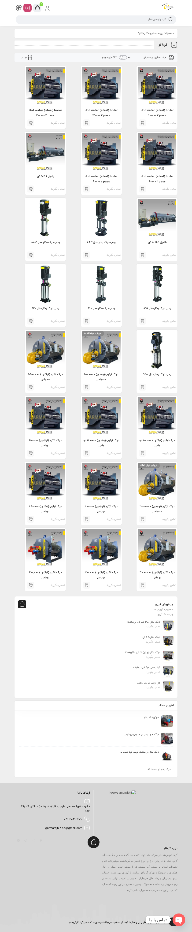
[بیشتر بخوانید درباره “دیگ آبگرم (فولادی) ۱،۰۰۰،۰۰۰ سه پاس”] (86, 387)
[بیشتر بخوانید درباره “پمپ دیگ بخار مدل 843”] (86, 255)
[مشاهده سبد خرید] (37, 8)
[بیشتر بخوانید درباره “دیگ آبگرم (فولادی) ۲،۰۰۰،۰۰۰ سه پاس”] (142, 519)
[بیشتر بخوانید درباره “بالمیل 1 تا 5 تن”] (30, 188)
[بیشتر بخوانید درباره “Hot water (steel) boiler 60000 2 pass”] (142, 188)
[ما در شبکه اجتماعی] (27, 8)
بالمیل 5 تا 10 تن (157, 242)
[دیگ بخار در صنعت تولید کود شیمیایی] (167, 756)
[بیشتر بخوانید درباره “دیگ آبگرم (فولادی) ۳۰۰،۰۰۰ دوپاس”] (86, 585)
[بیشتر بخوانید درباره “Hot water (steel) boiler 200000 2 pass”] (30, 122)
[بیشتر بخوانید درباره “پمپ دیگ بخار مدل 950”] (142, 387)
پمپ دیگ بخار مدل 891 (157, 308)
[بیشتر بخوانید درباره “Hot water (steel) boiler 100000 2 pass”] (142, 122)
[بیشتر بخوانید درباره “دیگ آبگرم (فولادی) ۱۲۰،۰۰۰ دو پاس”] (86, 453)
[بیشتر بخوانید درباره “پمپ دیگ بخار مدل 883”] (30, 255)
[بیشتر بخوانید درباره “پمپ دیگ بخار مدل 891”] (142, 321)
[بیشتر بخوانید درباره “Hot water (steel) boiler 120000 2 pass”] (86, 122)
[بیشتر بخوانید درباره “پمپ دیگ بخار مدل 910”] (86, 321)
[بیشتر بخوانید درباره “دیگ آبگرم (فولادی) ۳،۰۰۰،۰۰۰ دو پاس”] (142, 585)
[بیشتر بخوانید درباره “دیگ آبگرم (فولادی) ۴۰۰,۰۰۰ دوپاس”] (30, 585)
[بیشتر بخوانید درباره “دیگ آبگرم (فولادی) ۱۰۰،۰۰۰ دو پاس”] (142, 453)
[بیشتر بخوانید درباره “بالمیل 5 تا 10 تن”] (142, 255)
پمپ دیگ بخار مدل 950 (157, 374)
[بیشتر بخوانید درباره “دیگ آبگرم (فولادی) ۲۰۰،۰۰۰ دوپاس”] (86, 519)
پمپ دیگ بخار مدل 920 (45, 308)
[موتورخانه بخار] (167, 721)
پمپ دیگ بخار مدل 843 (101, 242)
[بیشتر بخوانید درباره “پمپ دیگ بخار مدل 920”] (30, 321)
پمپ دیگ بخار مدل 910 (101, 308)
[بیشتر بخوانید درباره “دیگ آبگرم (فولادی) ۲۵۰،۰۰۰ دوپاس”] (30, 519)
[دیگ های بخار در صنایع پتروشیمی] (167, 738)
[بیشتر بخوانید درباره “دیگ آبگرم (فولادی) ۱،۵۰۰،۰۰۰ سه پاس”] (30, 387)
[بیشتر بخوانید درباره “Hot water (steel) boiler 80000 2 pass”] (86, 188)
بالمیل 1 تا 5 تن (45, 176)
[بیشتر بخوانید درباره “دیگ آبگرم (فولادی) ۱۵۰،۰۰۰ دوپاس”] (30, 453)
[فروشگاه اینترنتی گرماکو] (166, 7)
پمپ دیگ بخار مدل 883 (45, 242)
